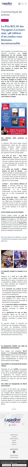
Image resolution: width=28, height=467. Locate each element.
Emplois (14, 442)
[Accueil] (7, 3)
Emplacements (14, 438)
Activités (14, 436)
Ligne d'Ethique (14, 457)
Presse (14, 440)
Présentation (14, 434)
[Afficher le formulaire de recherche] (22, 4)
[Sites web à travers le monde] (19, 4)
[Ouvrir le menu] (25, 4)
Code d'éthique (14, 455)
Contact (14, 444)
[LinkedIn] (14, 451)
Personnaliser (6, 465)
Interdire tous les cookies (19, 465)
